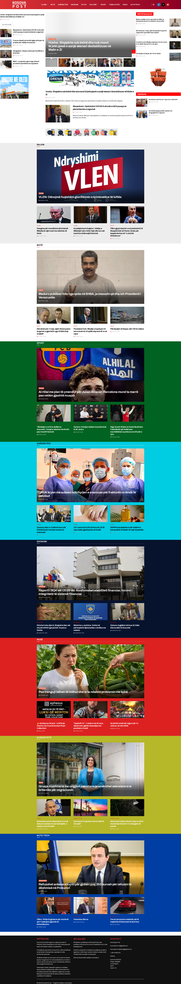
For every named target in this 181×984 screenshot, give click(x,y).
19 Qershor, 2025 (43, 829)
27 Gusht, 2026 (78, 236)
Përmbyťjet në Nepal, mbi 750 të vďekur (148, 53)
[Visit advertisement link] (91, 78)
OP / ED (84, 4)
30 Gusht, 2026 (141, 23)
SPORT (103, 4)
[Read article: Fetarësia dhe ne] (90, 905)
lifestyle (42, 688)
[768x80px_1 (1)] (82, 132)
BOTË (53, 4)
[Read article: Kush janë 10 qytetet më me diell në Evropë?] (90, 807)
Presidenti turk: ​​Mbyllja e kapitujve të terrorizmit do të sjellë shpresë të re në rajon (90, 331)
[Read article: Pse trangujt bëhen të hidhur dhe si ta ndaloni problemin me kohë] (90, 671)
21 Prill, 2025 (78, 826)
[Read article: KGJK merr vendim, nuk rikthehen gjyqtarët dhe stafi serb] (91, 34)
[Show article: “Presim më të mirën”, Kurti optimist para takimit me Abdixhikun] (116, 62)
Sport (41, 388)
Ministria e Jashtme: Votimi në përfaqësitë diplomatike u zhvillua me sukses (90, 627)
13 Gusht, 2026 (18, 66)
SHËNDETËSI (63, 4)
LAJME (44, 4)
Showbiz (77, 720)
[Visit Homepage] (19, 4)
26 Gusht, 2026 (154, 102)
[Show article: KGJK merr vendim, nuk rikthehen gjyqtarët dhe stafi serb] (90, 62)
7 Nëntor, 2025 (115, 728)
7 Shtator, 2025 (44, 793)
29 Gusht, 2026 (42, 434)
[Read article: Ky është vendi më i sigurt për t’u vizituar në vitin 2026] (127, 709)
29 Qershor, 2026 (44, 597)
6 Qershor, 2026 (79, 632)
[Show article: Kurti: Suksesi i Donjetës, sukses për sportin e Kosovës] (64, 62)
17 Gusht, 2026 (78, 532)
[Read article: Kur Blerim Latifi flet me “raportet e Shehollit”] (141, 103)
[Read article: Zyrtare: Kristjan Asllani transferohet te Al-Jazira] (90, 413)
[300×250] (14, 87)
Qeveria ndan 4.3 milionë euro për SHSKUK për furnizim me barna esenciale (51, 529)
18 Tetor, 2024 (115, 924)
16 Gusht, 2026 (18, 55)
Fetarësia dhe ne (81, 919)
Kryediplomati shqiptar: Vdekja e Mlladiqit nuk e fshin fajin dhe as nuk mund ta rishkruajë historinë (89, 230)
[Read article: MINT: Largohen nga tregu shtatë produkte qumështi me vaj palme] (6, 64)
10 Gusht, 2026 (115, 532)
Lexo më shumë (7, 24)
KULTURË (93, 4)
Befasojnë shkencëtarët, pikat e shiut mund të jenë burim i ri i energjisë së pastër (126, 823)
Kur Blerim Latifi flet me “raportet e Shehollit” (163, 99)
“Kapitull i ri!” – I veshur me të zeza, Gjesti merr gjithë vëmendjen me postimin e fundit (88, 725)
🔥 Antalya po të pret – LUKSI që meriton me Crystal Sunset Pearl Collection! (51, 725)
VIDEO (125, 4)
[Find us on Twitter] (163, 4)
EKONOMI (74, 4)
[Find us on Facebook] (159, 4)
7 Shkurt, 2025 (42, 927)
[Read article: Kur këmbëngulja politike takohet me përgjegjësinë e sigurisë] (141, 114)
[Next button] (134, 52)
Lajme (41, 193)
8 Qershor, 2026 (42, 632)
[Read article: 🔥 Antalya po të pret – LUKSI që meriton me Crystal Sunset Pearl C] (54, 709)
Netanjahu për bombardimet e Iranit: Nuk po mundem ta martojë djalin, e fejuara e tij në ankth (53, 823)
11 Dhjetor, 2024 (79, 922)
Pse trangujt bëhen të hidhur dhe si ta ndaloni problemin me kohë (83, 692)
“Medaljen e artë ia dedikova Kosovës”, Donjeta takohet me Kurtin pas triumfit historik (53, 429)
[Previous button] (134, 55)
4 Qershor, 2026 (116, 630)
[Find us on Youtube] (168, 4)
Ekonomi (42, 586)
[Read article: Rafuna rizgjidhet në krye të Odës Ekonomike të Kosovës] (127, 611)
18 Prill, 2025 (115, 829)
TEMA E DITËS (114, 4)
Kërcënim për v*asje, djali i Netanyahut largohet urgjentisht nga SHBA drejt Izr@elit (53, 331)
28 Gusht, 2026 (5, 19)
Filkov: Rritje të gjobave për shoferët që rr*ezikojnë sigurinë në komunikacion (53, 921)
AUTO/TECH (135, 4)
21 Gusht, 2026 (18, 34)
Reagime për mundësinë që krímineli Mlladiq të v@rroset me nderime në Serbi (52, 230)
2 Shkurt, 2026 (78, 731)
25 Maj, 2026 (41, 731)
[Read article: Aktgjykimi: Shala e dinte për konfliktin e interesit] (6, 54)
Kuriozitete (78, 818)
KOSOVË (51, 42)
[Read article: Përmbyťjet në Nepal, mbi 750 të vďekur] (175, 57)
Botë (112, 225)
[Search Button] (153, 4)
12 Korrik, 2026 (43, 695)
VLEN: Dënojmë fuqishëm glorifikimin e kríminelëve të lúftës (80, 197)
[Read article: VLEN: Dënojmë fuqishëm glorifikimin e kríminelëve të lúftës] (90, 176)
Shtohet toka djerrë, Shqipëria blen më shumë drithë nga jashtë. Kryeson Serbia (53, 627)
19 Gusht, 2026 (18, 45)
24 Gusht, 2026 (115, 238)
